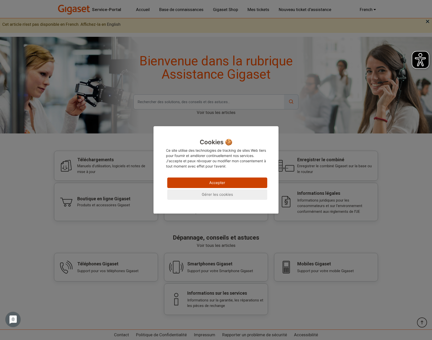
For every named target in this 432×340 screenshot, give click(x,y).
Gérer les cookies (217, 194)
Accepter (217, 183)
